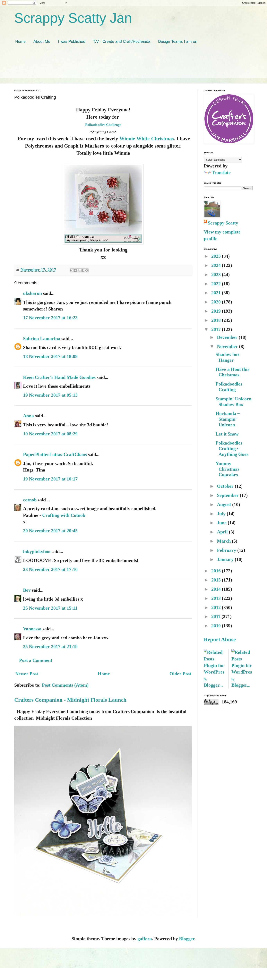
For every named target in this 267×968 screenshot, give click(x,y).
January (226, 559)
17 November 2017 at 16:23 (50, 317)
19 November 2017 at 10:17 (50, 478)
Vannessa (32, 628)
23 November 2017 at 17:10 (50, 569)
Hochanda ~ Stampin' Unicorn (228, 419)
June (222, 522)
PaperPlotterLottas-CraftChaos (55, 454)
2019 (216, 311)
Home (20, 41)
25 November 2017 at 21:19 (50, 646)
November (228, 346)
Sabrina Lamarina (41, 338)
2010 (216, 625)
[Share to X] (79, 270)
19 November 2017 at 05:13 (50, 395)
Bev (27, 590)
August (224, 504)
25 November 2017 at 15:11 (50, 608)
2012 (216, 607)
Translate (221, 172)
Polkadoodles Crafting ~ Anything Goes (232, 448)
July (222, 513)
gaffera (144, 938)
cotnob (30, 499)
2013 (216, 598)
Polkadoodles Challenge (103, 125)
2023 (216, 274)
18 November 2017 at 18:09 (50, 356)
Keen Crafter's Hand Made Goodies (59, 377)
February (227, 550)
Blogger (186, 938)
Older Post (180, 673)
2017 (216, 329)
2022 (216, 283)
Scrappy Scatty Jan (73, 18)
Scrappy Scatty (223, 222)
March (224, 541)
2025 (216, 256)
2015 (216, 579)
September (228, 495)
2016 (216, 570)
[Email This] (72, 270)
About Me (41, 41)
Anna (29, 415)
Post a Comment (35, 660)
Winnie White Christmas (146, 138)
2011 (216, 616)
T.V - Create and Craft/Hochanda (121, 41)
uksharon (32, 293)
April (223, 531)
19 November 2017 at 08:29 (50, 433)
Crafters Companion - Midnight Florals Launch (70, 700)
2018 (216, 320)
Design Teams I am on (177, 41)
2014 (216, 589)
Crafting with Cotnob (63, 515)
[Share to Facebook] (83, 270)
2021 (216, 292)
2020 (216, 301)
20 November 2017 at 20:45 (50, 530)
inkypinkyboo (36, 551)
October (226, 486)
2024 (216, 265)
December (228, 337)
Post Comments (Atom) (65, 685)
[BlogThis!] (75, 270)
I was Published (71, 41)
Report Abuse (220, 639)
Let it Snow (227, 434)
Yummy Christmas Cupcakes (227, 469)
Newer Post (26, 673)
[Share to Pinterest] (87, 270)
